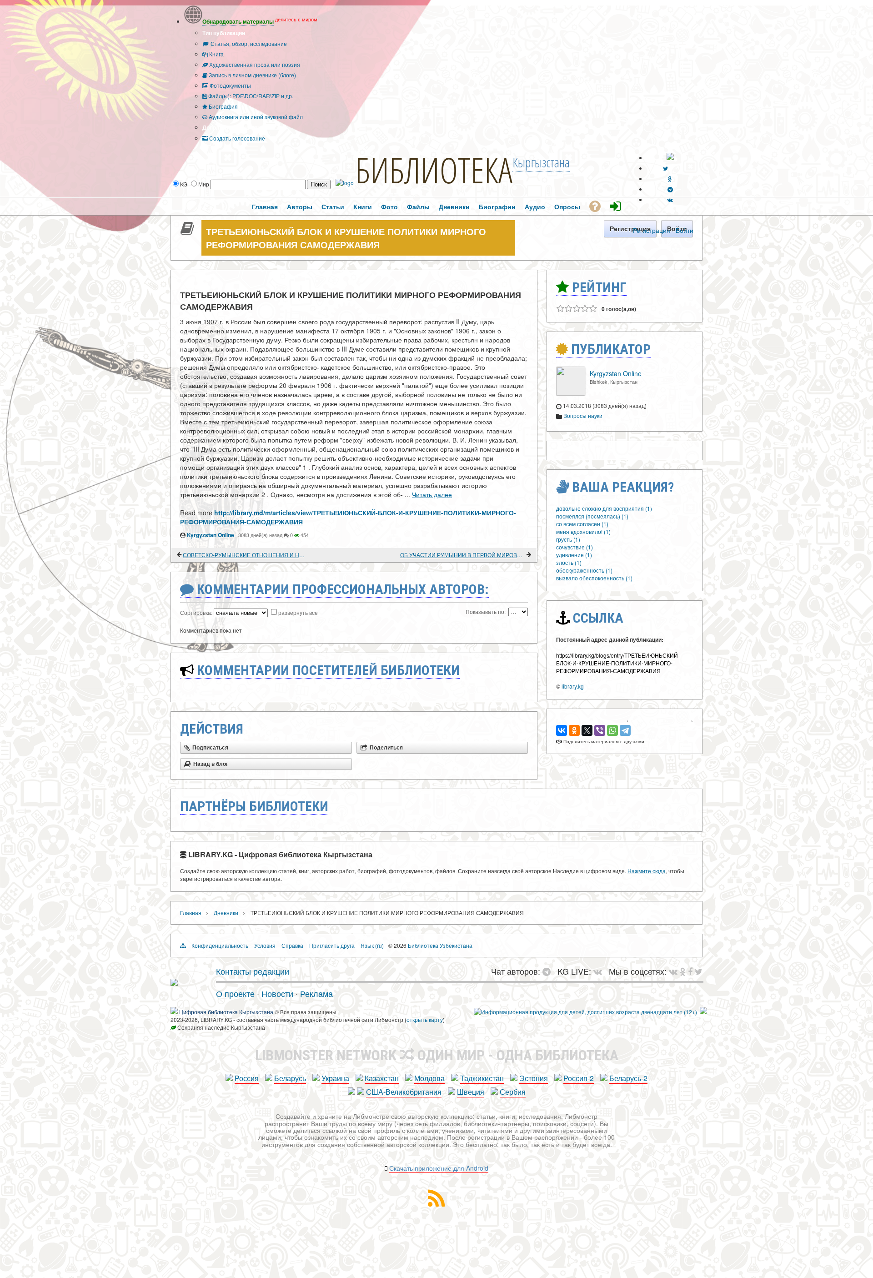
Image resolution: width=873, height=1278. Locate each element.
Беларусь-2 (628, 1078)
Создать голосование (236, 138)
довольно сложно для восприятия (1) (604, 508)
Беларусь (290, 1078)
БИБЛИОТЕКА (433, 170)
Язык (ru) (372, 945)
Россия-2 (578, 1078)
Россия (247, 1078)
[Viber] (599, 730)
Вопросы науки (582, 415)
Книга (216, 54)
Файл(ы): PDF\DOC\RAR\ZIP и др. (250, 96)
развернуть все (298, 612)
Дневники (226, 912)
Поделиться (386, 748)
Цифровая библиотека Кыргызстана (226, 1012)
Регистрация (651, 230)
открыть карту (424, 1019)
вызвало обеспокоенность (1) (594, 578)
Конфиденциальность (219, 945)
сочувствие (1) (574, 547)
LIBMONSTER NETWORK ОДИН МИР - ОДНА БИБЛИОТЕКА (436, 1055)
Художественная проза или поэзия (254, 64)
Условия (265, 945)
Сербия (513, 1092)
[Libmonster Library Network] (703, 1012)
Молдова (429, 1078)
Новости (277, 993)
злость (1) (569, 562)
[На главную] (174, 982)
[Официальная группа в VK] (670, 199)
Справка (292, 945)
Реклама (316, 993)
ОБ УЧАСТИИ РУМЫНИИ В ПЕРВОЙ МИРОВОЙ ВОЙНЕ (462, 554)
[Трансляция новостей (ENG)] (665, 168)
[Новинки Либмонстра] (683, 971)
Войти (684, 230)
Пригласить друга (332, 945)
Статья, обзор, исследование (248, 43)
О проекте (235, 993)
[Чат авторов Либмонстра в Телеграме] (670, 189)
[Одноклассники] (574, 730)
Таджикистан (482, 1078)
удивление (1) (574, 554)
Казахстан (382, 1078)
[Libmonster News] (698, 971)
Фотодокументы (229, 85)
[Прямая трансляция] (600, 971)
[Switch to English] (670, 157)
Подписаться (210, 748)
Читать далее (432, 494)
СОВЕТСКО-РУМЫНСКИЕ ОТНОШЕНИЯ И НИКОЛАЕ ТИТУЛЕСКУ (245, 554)
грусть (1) (568, 539)
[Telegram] (625, 730)
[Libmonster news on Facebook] (690, 971)
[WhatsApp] (612, 730)
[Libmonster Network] (585, 1012)
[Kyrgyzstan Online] (570, 393)
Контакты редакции (252, 971)
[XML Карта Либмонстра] (436, 1203)
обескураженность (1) (584, 570)
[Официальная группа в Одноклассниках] (670, 178)
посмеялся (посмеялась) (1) (592, 516)
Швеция (470, 1092)
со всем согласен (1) (582, 524)
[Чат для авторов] (548, 971)
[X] (587, 730)
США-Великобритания (404, 1092)
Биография (222, 106)
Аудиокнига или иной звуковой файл (255, 117)
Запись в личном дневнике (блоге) (251, 75)
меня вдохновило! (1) (583, 531)
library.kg (573, 686)
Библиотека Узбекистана (440, 945)
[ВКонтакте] (561, 730)
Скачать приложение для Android (438, 1167)
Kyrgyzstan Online (210, 535)
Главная (190, 912)
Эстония (533, 1078)
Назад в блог (210, 764)
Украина (335, 1078)
